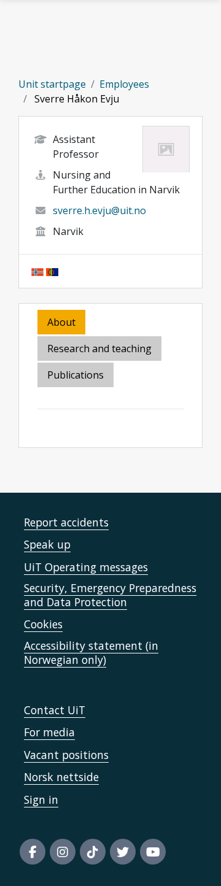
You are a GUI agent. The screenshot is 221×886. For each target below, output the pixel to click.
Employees (124, 84)
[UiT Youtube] (153, 852)
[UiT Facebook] (32, 852)
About (61, 322)
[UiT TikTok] (93, 852)
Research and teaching (99, 348)
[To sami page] (52, 271)
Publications (75, 375)
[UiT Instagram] (63, 852)
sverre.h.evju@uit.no (99, 210)
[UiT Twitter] (123, 852)
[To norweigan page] (37, 271)
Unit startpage (52, 84)
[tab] (76, 376)
